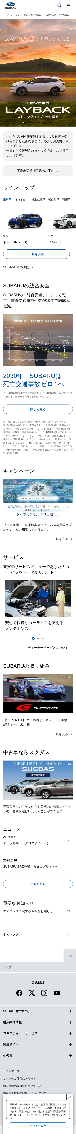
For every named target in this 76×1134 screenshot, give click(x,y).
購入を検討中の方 (32, 15)
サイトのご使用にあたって (19, 1078)
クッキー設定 (38, 1125)
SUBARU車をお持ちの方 (57, 15)
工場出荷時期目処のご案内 (35, 170)
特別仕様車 (38, 199)
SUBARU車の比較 (16, 267)
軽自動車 (53, 199)
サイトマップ (11, 1071)
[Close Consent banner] (70, 1097)
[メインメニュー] (68, 5)
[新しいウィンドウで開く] (38, 693)
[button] (24, 122)
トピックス (11, 934)
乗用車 (7, 199)
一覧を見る (36, 254)
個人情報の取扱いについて (19, 1085)
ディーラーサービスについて (48, 647)
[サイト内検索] (59, 5)
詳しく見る (38, 409)
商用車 (66, 199)
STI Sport (21, 199)
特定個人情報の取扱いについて (22, 1093)
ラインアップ (13, 15)
